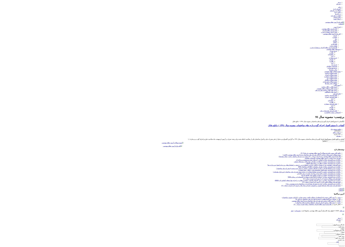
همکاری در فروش (335, 10)
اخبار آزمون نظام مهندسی (329, 29)
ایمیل (342, 232)
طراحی (331, 59)
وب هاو (342, 210)
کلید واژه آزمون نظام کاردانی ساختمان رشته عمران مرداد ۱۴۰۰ (312, 204)
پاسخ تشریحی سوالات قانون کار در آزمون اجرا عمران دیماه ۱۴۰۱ (321, 182)
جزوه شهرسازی (332, 68)
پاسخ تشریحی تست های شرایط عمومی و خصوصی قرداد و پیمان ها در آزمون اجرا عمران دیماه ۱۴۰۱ (311, 185)
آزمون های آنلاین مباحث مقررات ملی (326, 90)
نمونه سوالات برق (332, 78)
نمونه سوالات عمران (331, 75)
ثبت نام (338, 4)
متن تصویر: (341, 240)
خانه (339, 7)
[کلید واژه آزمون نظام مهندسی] (334, 22)
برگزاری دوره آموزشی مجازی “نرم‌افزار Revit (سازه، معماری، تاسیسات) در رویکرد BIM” (314, 177)
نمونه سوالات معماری (330, 76)
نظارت (331, 52)
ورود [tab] (339, 218)
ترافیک (335, 42)
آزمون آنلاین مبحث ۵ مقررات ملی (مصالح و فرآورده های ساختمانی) (315, 202)
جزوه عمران (333, 51)
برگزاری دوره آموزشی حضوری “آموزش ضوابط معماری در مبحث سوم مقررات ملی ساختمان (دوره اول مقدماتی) (307, 172)
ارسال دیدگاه (337, 132)
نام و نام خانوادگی (339, 230)
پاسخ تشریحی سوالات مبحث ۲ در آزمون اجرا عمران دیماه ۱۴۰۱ (322, 178)
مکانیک (335, 41)
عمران (335, 35)
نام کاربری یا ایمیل (338, 225)
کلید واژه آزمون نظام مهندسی (332, 34)
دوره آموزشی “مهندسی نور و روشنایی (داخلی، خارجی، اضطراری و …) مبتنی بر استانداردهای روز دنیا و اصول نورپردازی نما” (304, 165)
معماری (334, 37)
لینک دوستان (337, 17)
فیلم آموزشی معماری (330, 104)
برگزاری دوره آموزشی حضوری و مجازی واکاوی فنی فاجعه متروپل (321, 175)
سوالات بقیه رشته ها (331, 83)
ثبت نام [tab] (338, 219)
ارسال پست (337, 19)
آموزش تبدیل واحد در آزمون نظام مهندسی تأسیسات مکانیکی (323, 158)
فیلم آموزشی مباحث (331, 95)
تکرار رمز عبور (339, 238)
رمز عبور (341, 226)
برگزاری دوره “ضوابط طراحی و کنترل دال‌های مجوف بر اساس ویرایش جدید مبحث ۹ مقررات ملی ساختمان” (308, 168)
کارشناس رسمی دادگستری (332, 112)
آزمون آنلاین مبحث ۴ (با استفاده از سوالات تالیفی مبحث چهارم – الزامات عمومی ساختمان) (309, 197)
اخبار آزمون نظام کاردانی (329, 30)
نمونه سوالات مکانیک (331, 80)
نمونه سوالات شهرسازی (330, 82)
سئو (292, 210)
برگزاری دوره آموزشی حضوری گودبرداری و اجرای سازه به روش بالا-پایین (319, 173)
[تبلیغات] (341, 24)
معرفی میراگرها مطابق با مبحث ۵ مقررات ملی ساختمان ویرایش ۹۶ (315, 199)
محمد (339, 202)
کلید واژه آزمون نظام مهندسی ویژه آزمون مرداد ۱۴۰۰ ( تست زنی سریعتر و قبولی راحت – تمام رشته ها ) (310, 156)
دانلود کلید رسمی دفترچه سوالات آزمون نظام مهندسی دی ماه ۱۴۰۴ (321, 153)
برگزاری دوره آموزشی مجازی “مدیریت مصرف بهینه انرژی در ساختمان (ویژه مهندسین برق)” (313, 184)
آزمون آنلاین (337, 85)
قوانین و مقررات (336, 15)
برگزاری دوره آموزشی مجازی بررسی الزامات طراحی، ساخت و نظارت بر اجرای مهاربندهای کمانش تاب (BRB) (308, 180)
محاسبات (331, 54)
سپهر (339, 197)
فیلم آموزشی (337, 93)
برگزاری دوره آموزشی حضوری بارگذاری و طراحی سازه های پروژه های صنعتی (317, 161)
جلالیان (338, 201)
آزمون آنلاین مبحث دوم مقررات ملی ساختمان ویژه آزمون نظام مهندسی (313, 201)
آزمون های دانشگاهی (331, 92)
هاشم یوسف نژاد (336, 129)
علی (339, 199)
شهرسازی (334, 44)
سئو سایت (298, 210)
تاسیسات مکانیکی (331, 66)
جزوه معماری (333, 58)
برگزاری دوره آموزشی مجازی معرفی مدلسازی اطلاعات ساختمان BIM (319, 167)
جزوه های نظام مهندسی (333, 49)
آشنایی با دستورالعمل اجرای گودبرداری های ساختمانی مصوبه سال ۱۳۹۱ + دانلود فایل (306, 125)
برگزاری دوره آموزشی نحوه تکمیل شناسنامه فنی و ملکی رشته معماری (319, 170)
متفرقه (338, 136)
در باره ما (338, 14)
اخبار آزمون (337, 27)
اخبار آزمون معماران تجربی (329, 32)
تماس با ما (337, 12)
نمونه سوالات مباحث (331, 73)
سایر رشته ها (333, 70)
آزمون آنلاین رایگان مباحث (329, 87)
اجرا (332, 56)
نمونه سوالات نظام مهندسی (332, 71)
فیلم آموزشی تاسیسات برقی (328, 111)
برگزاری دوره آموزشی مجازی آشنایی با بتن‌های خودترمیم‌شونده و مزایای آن (318, 160)
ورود (339, 2)
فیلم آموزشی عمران (331, 97)
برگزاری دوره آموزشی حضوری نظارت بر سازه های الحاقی (323, 163)
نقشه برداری (333, 46)
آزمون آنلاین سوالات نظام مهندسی (327, 88)
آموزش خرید (337, 9)
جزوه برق (334, 64)
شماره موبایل (340, 234)
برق (336, 39)
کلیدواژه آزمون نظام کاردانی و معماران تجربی (323, 47)
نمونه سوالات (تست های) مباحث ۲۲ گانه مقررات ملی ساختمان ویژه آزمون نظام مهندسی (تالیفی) (312, 155)
